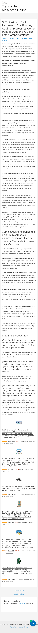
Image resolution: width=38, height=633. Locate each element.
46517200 (11, 441)
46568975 (11, 579)
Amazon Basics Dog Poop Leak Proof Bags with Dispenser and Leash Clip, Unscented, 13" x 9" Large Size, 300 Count (18, 488)
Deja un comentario (8, 38)
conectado (21, 603)
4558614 (11, 551)
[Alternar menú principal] (34, 7)
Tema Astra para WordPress (19, 627)
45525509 (11, 469)
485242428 (12, 494)
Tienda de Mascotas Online (14, 8)
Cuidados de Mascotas (23, 38)
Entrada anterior (19, 590)
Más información (9, 443)
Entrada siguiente (19, 594)
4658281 (11, 522)
